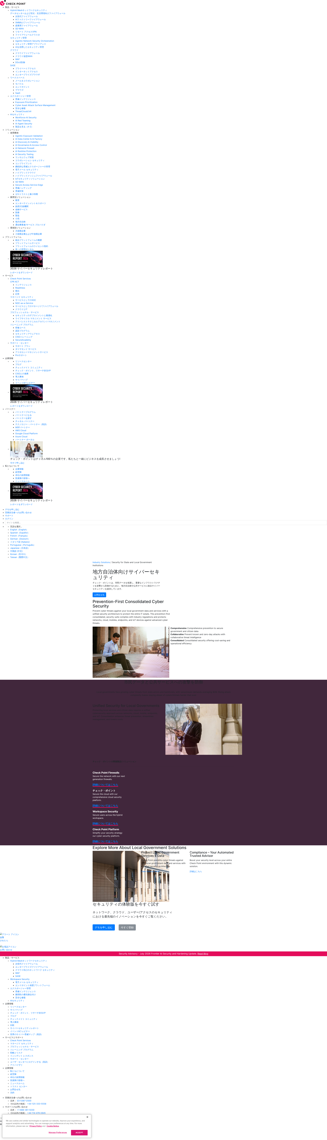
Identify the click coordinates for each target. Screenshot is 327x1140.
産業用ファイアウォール (26, 25)
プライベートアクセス (25, 68)
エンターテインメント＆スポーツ (30, 203)
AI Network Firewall (24, 148)
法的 (12, 1092)
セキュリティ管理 (18, 38)
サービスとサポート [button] (14, 1037)
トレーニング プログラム (21, 324)
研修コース (20, 327)
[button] (168, 132)
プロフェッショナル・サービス (24, 312)
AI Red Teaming (22, 120)
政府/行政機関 (21, 206)
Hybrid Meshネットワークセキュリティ (28, 10)
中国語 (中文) (16, 551)
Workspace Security (20, 979)
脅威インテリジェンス (25, 99)
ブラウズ (19, 90)
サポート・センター (19, 343)
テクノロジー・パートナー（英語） (31, 424)
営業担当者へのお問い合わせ (18, 512)
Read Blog (202, 953)
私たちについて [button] (12, 466)
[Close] (87, 1117)
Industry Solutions (101, 562)
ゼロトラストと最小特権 (26, 194)
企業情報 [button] (9, 358)
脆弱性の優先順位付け (25, 994)
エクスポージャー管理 (20, 96)
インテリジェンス (23, 284)
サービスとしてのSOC (25, 300)
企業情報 (19, 469)
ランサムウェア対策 (24, 157)
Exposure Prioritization (26, 102)
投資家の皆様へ (22, 478)
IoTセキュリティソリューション (30, 178)
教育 (17, 200)
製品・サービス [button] (12, 7)
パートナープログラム (25, 412)
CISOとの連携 (21, 373)
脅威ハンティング (23, 188)
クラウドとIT (21, 309)
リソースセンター (23, 361)
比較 (12, 1025)
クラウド (14, 50)
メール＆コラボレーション (27, 80)
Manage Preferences (58, 1132)
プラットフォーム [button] (13, 237)
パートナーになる (23, 415)
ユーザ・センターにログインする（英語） (29, 1062)
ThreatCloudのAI (23, 111)
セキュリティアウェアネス (27, 333)
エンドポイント (22, 87)
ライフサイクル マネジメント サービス (33, 318)
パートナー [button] (10, 409)
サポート (9, 515)
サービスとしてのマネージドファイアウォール (36, 306)
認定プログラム (22, 330)
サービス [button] (9, 275)
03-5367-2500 (24, 1100)
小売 (17, 218)
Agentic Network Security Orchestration (34, 41)
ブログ (18, 364)
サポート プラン (22, 346)
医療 (17, 212)
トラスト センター (18, 1086)
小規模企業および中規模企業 (28, 234)
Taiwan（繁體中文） (19, 557)
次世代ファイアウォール (26, 16)
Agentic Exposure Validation (29, 136)
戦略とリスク (16, 1052)
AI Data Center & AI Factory (28, 139)
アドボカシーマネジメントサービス (31, 352)
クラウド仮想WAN (23, 56)
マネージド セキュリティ (21, 297)
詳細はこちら (196, 871)
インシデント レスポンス (21, 1055)
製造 (17, 215)
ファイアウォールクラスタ (27, 34)
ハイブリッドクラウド (25, 172)
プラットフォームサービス (27, 243)
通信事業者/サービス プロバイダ (30, 224)
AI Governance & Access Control (31, 145)
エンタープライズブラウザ (27, 74)
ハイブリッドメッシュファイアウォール (33, 175)
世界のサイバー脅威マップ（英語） (26, 1034)
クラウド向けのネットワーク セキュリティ (35, 970)
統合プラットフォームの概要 (28, 240)
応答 (17, 294)
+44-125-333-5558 (36, 1103)
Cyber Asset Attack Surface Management (35, 105)
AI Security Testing (24, 154)
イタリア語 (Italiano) (20, 542)
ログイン (9, 518)
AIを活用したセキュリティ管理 (29, 47)
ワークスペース (17, 77)
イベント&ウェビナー (25, 382)
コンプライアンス (23, 163)
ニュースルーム (22, 481)
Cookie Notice (53, 1126)
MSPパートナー (22, 427)
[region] (46, 1126)
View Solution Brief (150, 871)
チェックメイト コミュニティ (29, 367)
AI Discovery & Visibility (26, 142)
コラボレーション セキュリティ (30, 160)
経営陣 (18, 472)
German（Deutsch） (20, 539)
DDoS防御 (20, 62)
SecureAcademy (23, 340)
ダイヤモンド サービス (25, 349)
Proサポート (21, 355)
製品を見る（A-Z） (24, 126)
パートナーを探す (23, 418)
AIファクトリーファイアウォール (30, 19)
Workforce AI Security (26, 117)
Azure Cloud (21, 436)
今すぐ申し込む (17, 463)
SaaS (17, 93)
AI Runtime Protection (25, 151)
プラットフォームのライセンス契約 (31, 246)
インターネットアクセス (26, 71)
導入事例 (19, 376)
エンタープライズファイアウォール (31, 967)
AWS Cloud (20, 430)
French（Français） (19, 535)
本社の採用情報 (22, 475)
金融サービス (21, 209)
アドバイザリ (16, 1065)
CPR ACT (14, 281)
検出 (17, 291)
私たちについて (17, 1071)
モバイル (19, 83)
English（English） (19, 529)
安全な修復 (20, 108)
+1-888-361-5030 (25, 1110)
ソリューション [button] (12, 129)
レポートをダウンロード (21, 272)
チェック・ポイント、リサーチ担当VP (33, 370)
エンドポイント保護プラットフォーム (32, 985)
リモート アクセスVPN (26, 31)
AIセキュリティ (17, 114)
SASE (12, 65)
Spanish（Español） (20, 532)
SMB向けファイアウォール (27, 22)
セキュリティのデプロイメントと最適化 (33, 315)
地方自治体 (20, 221)
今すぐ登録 (127, 927)
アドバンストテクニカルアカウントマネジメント (37, 321)
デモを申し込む (12, 509)
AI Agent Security (23, 123)
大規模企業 (20, 231)
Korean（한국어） (18, 554)
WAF (17, 59)
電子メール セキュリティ (26, 169)
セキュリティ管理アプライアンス (30, 44)
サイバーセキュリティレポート (24, 1028)
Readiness (20, 288)
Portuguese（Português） (22, 545)
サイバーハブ (21, 379)
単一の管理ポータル (24, 249)
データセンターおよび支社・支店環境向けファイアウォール (37, 13)
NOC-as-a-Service (24, 303)
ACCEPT (79, 1132)
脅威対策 (19, 191)
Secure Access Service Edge (29, 185)
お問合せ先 (99, 595)
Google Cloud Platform (26, 433)
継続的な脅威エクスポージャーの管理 (32, 166)
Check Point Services (20, 278)
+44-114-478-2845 (36, 1113)
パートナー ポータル (24, 439)
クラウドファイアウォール (27, 53)
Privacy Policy (36, 1126)
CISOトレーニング (23, 337)
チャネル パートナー (24, 421)
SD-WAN (19, 28)
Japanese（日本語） (20, 548)
